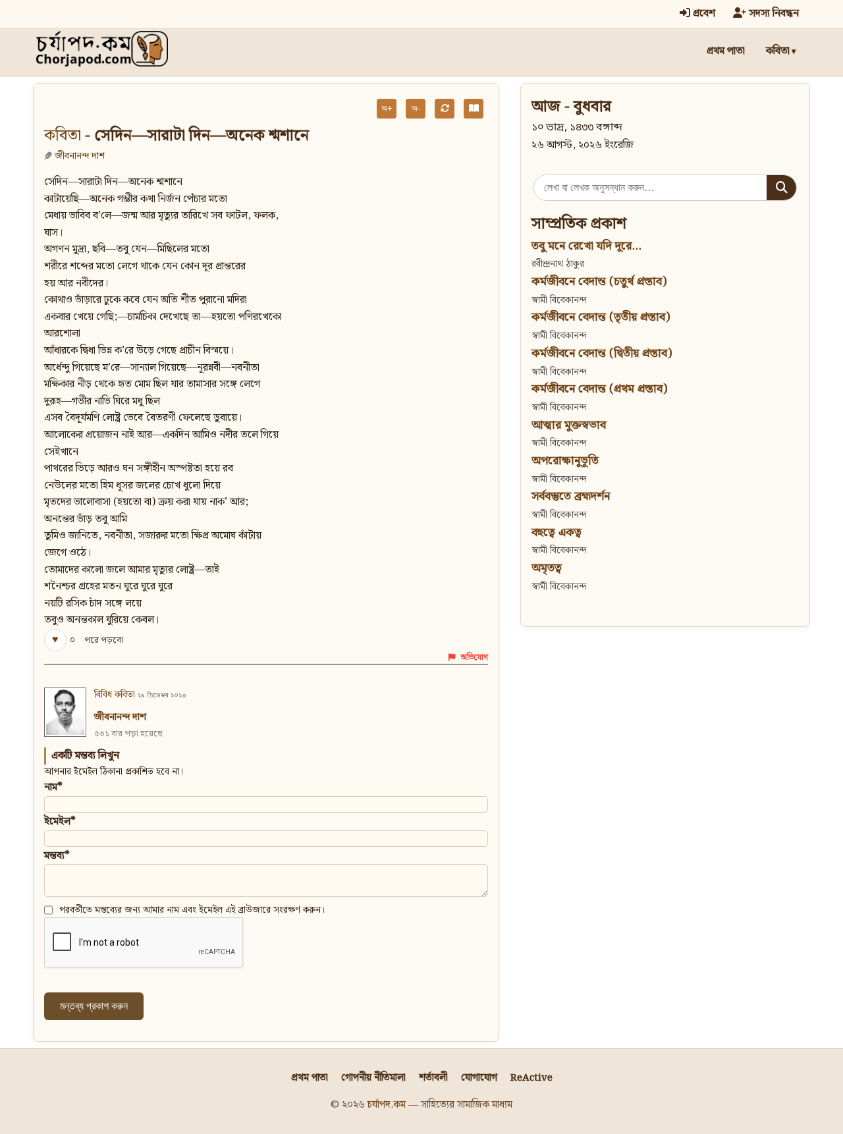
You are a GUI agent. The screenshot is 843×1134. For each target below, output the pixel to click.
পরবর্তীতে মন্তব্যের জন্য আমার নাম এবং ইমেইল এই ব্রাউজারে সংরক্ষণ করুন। (192, 910)
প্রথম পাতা (726, 51)
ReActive (531, 1077)
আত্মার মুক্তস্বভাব (568, 425)
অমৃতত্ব (546, 568)
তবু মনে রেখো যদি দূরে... (586, 246)
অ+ (387, 108)
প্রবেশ (702, 13)
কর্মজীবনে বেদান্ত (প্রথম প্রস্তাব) (599, 388)
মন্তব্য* (57, 856)
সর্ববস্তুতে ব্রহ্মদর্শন (570, 496)
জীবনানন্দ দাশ (80, 155)
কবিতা (778, 51)
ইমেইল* (60, 821)
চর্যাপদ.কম (386, 1104)
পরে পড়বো (103, 640)
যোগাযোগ (479, 1077)
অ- (416, 108)
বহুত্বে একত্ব (556, 532)
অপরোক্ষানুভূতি (565, 460)
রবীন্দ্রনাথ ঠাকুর (557, 263)
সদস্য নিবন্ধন (772, 13)
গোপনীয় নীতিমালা (373, 1077)
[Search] (781, 187)
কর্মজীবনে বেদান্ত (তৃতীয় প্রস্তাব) (600, 317)
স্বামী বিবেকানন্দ (558, 300)
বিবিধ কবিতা (114, 695)
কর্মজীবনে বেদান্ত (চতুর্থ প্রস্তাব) (598, 281)
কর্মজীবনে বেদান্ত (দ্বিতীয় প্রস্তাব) (601, 353)
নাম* (53, 787)
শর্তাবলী (433, 1077)
